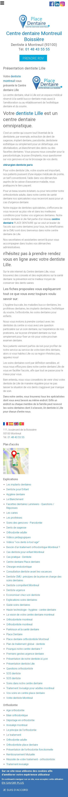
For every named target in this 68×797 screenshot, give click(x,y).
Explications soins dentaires (21, 599)
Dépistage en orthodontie (20, 720)
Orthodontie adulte (16, 532)
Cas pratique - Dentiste (18, 556)
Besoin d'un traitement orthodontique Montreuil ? (33, 547)
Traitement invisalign (17, 764)
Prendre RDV (33, 58)
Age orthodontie (15, 710)
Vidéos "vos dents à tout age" (22, 542)
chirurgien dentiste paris (18, 164)
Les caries (12, 512)
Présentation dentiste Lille (20, 663)
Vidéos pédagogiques (18, 537)
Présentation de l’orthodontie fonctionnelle (29, 749)
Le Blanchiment (14, 499)
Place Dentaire (14, 634)
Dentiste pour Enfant (17, 489)
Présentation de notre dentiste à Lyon (27, 658)
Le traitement (13, 734)
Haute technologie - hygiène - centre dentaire (31, 609)
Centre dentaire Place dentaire (23, 561)
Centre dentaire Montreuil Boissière (34, 36)
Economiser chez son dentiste (23, 595)
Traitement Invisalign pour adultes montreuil (30, 688)
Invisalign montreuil (16, 725)
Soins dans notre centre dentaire (24, 683)
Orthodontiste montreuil (19, 619)
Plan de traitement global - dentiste (25, 644)
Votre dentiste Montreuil (19, 697)
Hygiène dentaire (15, 494)
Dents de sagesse (16, 527)
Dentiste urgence (15, 590)
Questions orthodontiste (19, 668)
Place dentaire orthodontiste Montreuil (27, 639)
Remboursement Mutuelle (20, 754)
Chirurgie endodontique (19, 566)
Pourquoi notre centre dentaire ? (24, 648)
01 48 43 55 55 (37, 49)
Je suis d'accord (15, 790)
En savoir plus (13, 783)
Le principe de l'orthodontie (21, 729)
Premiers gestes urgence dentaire (25, 653)
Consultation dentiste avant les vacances (29, 571)
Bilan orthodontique (17, 715)
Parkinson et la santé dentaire (22, 629)
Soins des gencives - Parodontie (24, 522)
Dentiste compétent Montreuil (22, 585)
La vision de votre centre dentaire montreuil (30, 614)
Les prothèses (14, 517)
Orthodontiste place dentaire (22, 744)
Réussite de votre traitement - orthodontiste (30, 759)
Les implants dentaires (18, 484)
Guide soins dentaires (18, 604)
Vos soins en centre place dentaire (25, 693)
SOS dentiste (13, 673)
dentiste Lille (29, 113)
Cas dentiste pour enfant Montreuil (25, 552)
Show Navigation (3, 4)
